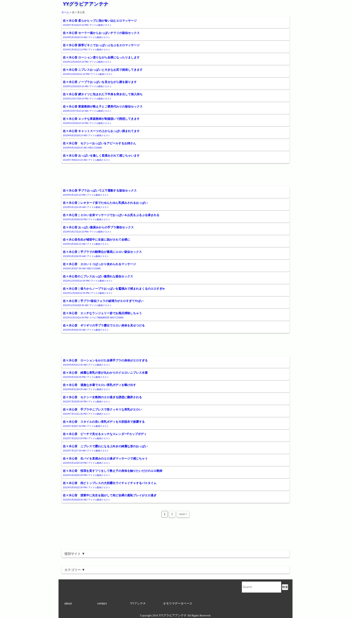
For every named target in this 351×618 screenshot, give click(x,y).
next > (183, 514)
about (68, 603)
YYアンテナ (138, 603)
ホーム (65, 12)
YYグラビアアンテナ (86, 4)
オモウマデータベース (177, 603)
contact (102, 603)
